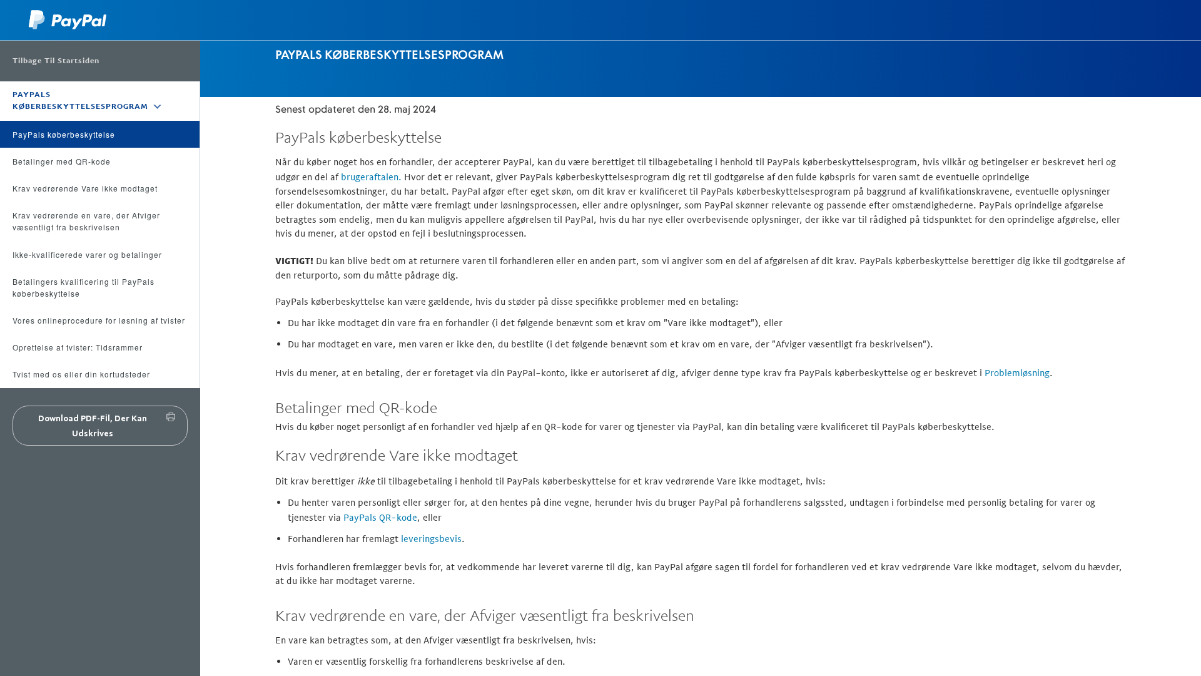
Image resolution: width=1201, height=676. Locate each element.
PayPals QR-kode (380, 517)
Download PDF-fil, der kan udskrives (92, 425)
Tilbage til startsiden (56, 61)
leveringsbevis (431, 539)
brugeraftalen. (371, 177)
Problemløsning (1017, 373)
